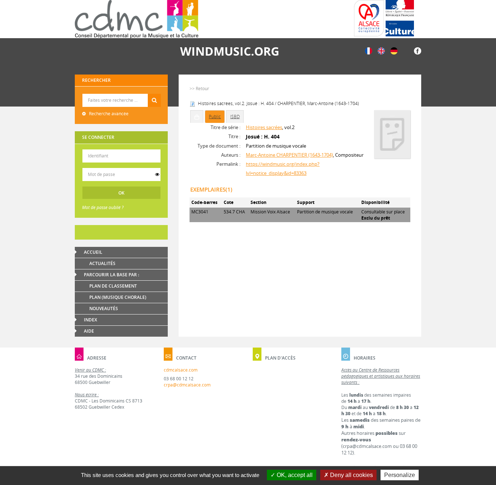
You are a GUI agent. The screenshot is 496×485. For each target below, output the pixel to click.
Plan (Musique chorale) (117, 297)
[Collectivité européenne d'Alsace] (369, 18)
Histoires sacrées (264, 127)
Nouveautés (103, 308)
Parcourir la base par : (111, 275)
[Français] (368, 50)
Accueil (93, 252)
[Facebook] (417, 50)
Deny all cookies (351, 475)
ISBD (235, 116)
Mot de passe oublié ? (102, 207)
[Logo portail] (136, 19)
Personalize (399, 475)
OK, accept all (294, 475)
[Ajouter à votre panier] (197, 117)
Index (90, 320)
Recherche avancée (108, 114)
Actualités (102, 263)
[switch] (157, 174)
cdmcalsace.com (181, 370)
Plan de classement (113, 286)
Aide (89, 331)
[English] (381, 50)
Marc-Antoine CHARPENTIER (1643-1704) (289, 155)
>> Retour (199, 88)
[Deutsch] (394, 50)
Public (215, 116)
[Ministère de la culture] (400, 18)
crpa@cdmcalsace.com (187, 385)
